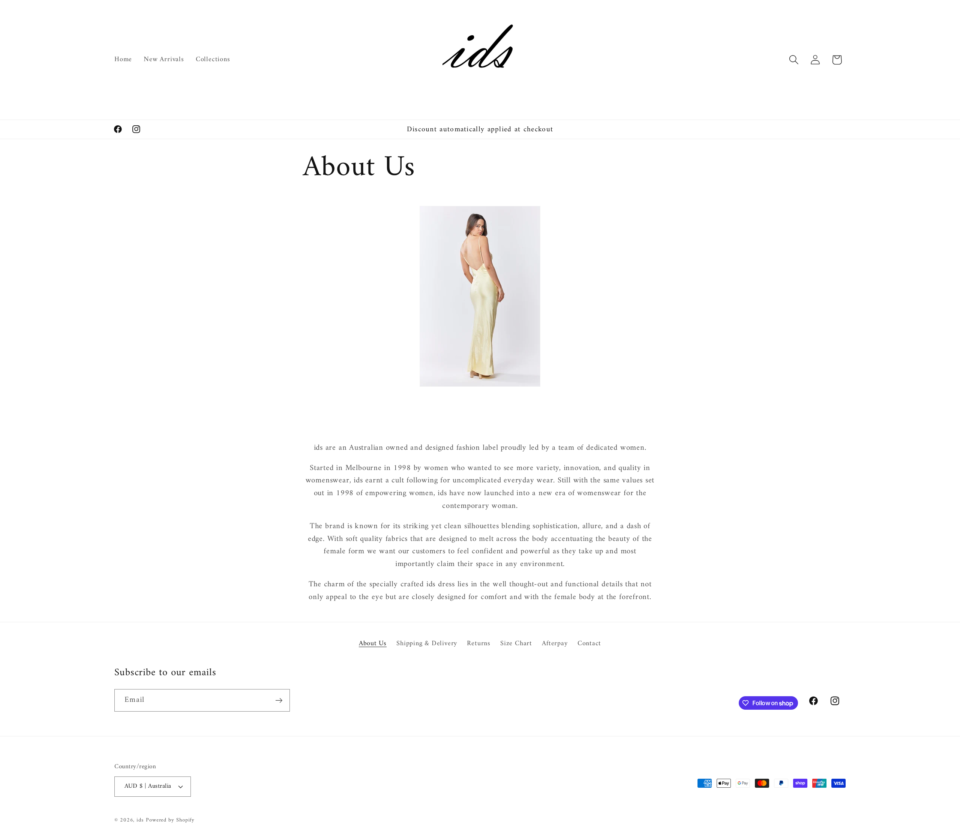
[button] (794, 60)
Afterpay (554, 644)
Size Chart (516, 644)
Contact (589, 644)
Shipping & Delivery (426, 644)
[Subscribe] (279, 700)
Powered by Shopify (170, 820)
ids (140, 820)
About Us (373, 644)
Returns (478, 644)
